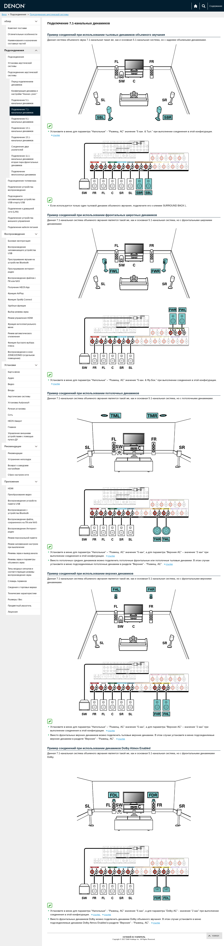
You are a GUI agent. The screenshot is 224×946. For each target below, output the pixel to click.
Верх (4, 14)
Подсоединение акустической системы (49, 14)
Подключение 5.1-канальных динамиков (22, 102)
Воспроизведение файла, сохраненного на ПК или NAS (22, 521)
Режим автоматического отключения (20, 335)
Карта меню (14, 372)
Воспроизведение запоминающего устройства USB (22, 250)
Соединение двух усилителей (20, 148)
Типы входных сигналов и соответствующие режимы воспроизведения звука (21, 572)
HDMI (10, 488)
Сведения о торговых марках (22, 587)
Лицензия (13, 612)
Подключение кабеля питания (23, 227)
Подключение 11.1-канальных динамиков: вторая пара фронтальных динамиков (24, 161)
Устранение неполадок (19, 459)
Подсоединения (16, 57)
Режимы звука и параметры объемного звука (21, 561)
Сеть (10, 415)
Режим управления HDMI (20, 318)
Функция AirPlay (16, 293)
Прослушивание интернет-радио (21, 270)
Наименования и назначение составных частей (22, 42)
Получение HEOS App (19, 287)
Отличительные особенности (22, 34)
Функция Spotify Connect (20, 299)
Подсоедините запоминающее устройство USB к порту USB (21, 199)
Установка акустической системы (20, 64)
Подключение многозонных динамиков (23, 173)
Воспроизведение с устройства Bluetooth (18, 511)
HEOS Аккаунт (15, 421)
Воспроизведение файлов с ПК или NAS (22, 279)
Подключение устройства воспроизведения (20, 188)
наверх (215, 935)
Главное (12, 427)
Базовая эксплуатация (19, 241)
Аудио (11, 378)
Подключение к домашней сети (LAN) (21, 210)
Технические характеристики (22, 593)
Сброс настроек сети (18, 475)
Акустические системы (19, 396)
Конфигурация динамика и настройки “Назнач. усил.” (24, 92)
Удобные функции (17, 306)
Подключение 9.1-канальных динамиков (22, 120)
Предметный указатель (19, 606)
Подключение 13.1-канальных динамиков (22, 129)
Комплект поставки (17, 28)
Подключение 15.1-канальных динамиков (22, 139)
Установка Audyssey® (18, 402)
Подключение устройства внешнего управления (20, 219)
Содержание (215, 6)
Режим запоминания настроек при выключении (23, 545)
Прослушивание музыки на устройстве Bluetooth (21, 261)
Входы (11, 390)
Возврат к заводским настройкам (18, 467)
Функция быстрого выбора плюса (21, 344)
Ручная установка (17, 409)
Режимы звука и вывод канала (23, 553)
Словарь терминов (17, 581)
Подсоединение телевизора (22, 181)
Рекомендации (15, 453)
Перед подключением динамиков (22, 83)
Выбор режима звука (18, 312)
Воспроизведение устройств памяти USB (22, 502)
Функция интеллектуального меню (22, 326)
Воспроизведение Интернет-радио (22, 530)
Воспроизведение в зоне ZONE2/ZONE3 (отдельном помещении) (21, 355)
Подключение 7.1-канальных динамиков (22, 111)
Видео (11, 384)
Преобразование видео (19, 494)
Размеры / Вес (15, 599)
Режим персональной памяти (22, 538)
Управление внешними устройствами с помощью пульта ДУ (20, 436)
